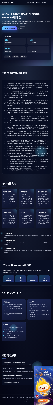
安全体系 (44, 2)
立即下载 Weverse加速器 (9, 28)
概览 (28, 2)
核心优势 (32, 2)
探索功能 (22, 28)
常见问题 (49, 2)
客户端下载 (38, 2)
